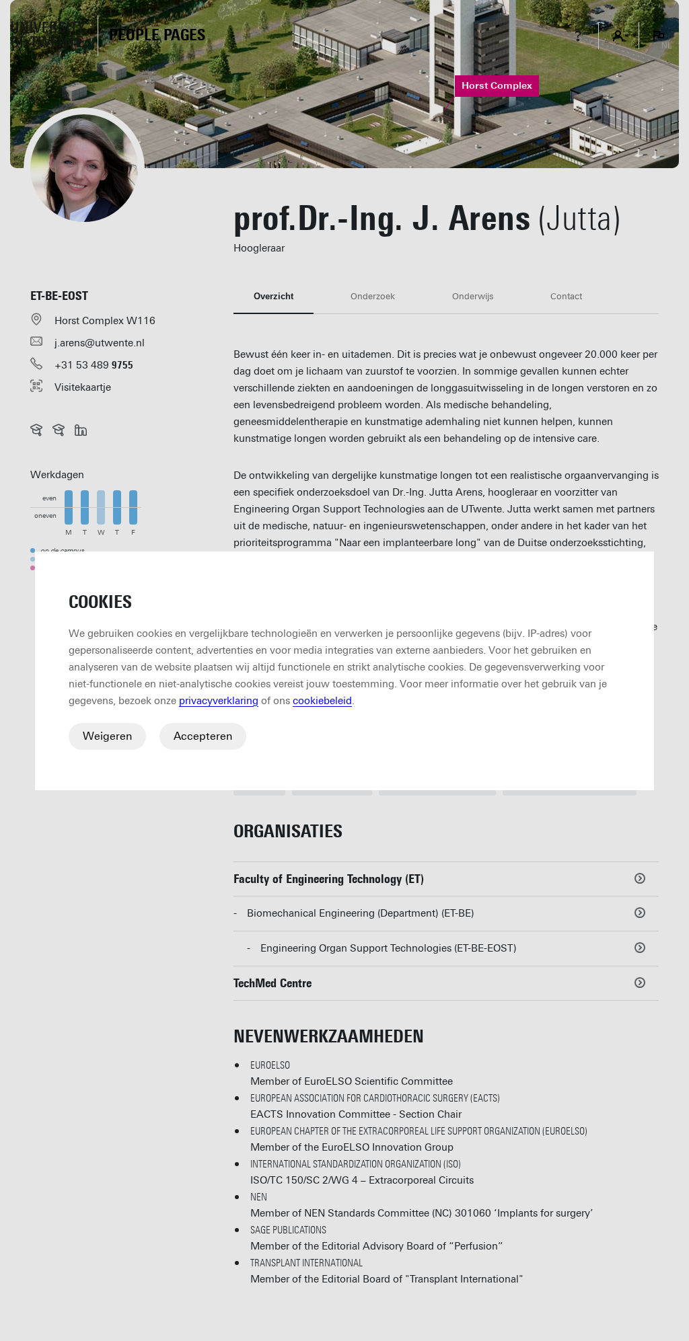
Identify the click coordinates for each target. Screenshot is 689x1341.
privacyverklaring (218, 701)
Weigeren (107, 736)
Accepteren (203, 736)
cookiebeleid (322, 701)
